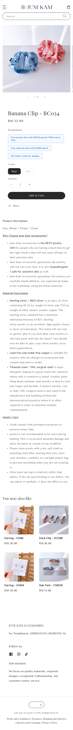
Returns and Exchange (29, 723)
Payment (36, 719)
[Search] (64, 16)
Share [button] (16, 205)
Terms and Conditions (18, 719)
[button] (4, 7)
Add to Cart (36, 195)
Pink (28, 171)
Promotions (15, 130)
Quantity (12, 178)
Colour (11, 164)
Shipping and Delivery (55, 719)
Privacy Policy (50, 723)
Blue (14, 171)
